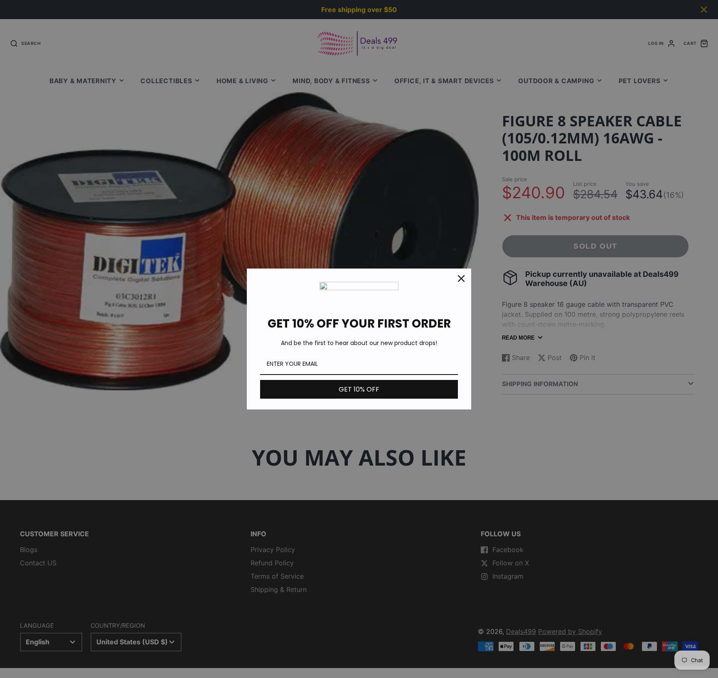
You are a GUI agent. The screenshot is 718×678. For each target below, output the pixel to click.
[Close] (461, 278)
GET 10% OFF (359, 389)
